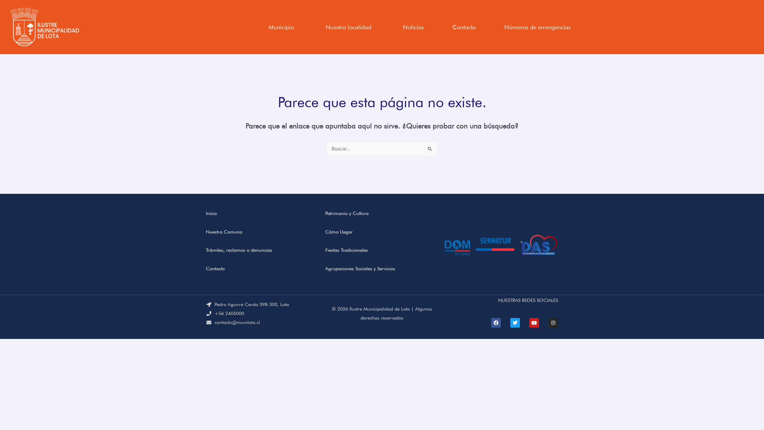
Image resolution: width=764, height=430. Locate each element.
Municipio (281, 27)
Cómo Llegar (339, 232)
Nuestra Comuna (224, 232)
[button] (283, 27)
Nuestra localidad (348, 27)
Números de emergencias (537, 27)
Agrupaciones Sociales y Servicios (360, 268)
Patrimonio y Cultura (347, 213)
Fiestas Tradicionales (346, 250)
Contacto (464, 27)
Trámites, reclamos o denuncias (239, 250)
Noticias (413, 27)
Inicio (211, 213)
